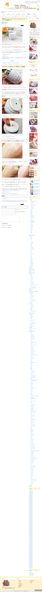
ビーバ (31, 449)
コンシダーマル (32, 460)
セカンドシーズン (33, 388)
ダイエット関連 (20, 583)
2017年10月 (31, 537)
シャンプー (32, 304)
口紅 (31, 294)
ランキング (31, 289)
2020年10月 (31, 501)
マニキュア (32, 298)
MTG (31, 413)
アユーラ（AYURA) (33, 459)
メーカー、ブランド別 (32, 331)
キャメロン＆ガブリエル (33, 479)
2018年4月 (31, 531)
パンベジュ (32, 387)
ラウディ (32, 474)
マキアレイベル (32, 337)
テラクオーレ (32, 352)
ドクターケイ (32, 455)
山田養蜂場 (32, 453)
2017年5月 (31, 542)
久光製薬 (32, 429)
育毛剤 (31, 309)
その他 (31, 485)
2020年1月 (31, 510)
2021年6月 (31, 494)
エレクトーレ (32, 433)
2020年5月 (31, 506)
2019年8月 (31, 515)
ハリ (31, 240)
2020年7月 (31, 504)
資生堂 (5, 23)
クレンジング (32, 228)
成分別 (31, 273)
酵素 (31, 317)
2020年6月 (31, 505)
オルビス (32, 484)
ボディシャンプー (33, 310)
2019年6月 (31, 517)
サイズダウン (32, 347)
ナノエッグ (32, 440)
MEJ (31, 366)
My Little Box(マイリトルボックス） (35, 450)
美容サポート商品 (33, 217)
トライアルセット (20, 584)
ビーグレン (31, 267)
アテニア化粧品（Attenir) (33, 419)
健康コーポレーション (33, 409)
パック (31, 233)
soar (31, 373)
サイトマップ (39, 0)
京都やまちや (32, 382)
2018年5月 (31, 530)
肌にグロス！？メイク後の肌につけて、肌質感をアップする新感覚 (10, 62)
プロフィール (31, 581)
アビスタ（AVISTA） (33, 377)
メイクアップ (31, 292)
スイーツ (31, 290)
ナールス (32, 356)
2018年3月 (31, 532)
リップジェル (32, 206)
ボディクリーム (32, 207)
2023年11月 (31, 490)
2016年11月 (31, 548)
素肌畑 (31, 368)
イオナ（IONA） (32, 414)
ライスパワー (32, 283)
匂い (31, 250)
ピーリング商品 (32, 222)
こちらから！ (37, 33)
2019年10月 (31, 513)
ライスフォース (32, 407)
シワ (31, 255)
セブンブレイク (32, 358)
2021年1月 (31, 498)
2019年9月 (31, 514)
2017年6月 (31, 541)
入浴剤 (31, 211)
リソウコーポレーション (33, 444)
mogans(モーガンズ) (33, 336)
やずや (31, 332)
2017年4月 (31, 543)
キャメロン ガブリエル (33, 480)
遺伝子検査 (32, 316)
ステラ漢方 (32, 470)
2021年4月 (31, 496)
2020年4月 (31, 507)
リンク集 (31, 582)
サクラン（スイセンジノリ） (34, 284)
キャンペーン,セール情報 (33, 328)
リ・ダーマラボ (32, 383)
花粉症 (31, 260)
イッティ (32, 428)
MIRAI (31, 363)
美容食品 (31, 327)
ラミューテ (32, 341)
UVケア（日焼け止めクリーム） (34, 201)
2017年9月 (31, 538)
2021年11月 (31, 492)
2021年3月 (31, 497)
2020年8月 (31, 503)
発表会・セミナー (32, 269)
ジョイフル (32, 438)
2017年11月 (31, 536)
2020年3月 (31, 508)
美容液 (31, 232)
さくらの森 (32, 443)
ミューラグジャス (33, 372)
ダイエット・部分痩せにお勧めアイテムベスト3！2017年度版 (36, 181)
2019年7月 (31, 516)
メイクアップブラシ (33, 299)
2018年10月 (31, 525)
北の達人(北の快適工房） (33, 398)
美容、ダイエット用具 (33, 323)
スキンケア (19, 580)
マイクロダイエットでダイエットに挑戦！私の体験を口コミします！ (36, 187)
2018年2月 (31, 533)
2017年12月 (31, 535)
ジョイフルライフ (33, 434)
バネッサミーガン (33, 465)
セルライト (32, 265)
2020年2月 (31, 509)
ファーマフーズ (32, 475)
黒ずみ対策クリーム (33, 221)
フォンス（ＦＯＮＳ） (32, 270)
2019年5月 (31, 518)
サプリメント (32, 321)
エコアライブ (32, 403)
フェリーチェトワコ (33, 448)
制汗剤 (31, 227)
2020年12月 (31, 499)
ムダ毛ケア (32, 264)
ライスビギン (32, 439)
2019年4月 (31, 519)
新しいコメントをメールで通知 (7, 225)
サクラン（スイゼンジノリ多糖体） (34, 291)
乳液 (31, 231)
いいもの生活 (32, 445)
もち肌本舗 (32, 408)
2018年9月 (31, 526)
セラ (31, 399)
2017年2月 (31, 545)
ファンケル (32, 454)
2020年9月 (31, 502)
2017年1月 (31, 546)
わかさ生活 (32, 469)
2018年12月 (31, 523)
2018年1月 (31, 534)
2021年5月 (31, 495)
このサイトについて (32, 580)
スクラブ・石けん (33, 322)
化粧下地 (3, 23)
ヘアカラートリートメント (34, 311)
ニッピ (31, 464)
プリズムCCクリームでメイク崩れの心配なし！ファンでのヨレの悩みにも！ (36, 194)
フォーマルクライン (33, 404)
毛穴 (31, 239)
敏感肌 (31, 245)
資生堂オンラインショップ (6, 54)
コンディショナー (33, 305)
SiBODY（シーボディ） (33, 362)
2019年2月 (31, 521)
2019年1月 (31, 522)
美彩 (30, 271)
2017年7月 (31, 540)
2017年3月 (31, 544)
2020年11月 (31, 500)
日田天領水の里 (32, 397)
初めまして (31, 486)
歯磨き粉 (32, 212)
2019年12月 (31, 511)
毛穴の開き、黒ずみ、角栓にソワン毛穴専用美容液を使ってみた (36, 184)
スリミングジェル (32, 268)
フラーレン (32, 274)
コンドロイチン (32, 277)
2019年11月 (31, 512)
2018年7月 (31, 528)
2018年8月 (31, 527)
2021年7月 (31, 493)
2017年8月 (31, 539)
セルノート (32, 367)
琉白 (31, 393)
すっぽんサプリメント (32, 288)
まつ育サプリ (32, 226)
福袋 (31, 329)
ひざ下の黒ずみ (32, 249)
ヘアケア (31, 303)
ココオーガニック (33, 424)
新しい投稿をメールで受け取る (7, 227)
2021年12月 (31, 491)
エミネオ (32, 361)
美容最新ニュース (32, 330)
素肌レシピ (32, 378)
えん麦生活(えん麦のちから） (34, 342)
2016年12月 (31, 547)
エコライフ (32, 418)
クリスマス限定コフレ (32, 272)
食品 (31, 318)
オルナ (31, 423)
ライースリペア (32, 351)
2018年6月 (31, 529)
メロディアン (32, 357)
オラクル (32, 346)
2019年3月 (31, 520)
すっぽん (32, 278)
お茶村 (31, 402)
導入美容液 (32, 216)
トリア (31, 392)
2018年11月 (31, 524)
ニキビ (31, 244)
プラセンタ (32, 202)
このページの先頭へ (38, 590)
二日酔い (32, 254)
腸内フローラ (32, 259)
